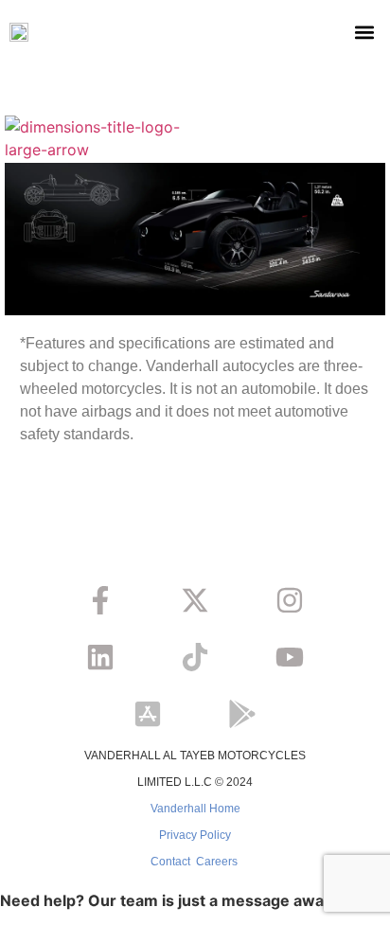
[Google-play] (242, 713)
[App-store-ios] (147, 713)
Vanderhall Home (195, 808)
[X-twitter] (195, 600)
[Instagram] (289, 600)
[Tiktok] (195, 657)
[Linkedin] (100, 657)
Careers (217, 861)
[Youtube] (289, 657)
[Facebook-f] (100, 600)
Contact (170, 861)
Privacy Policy (195, 835)
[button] (364, 32)
